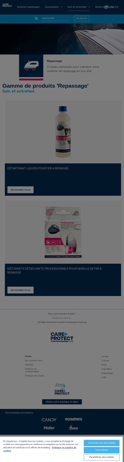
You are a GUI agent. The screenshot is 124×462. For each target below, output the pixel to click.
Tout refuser (101, 450)
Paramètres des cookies (101, 457)
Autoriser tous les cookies (101, 442)
